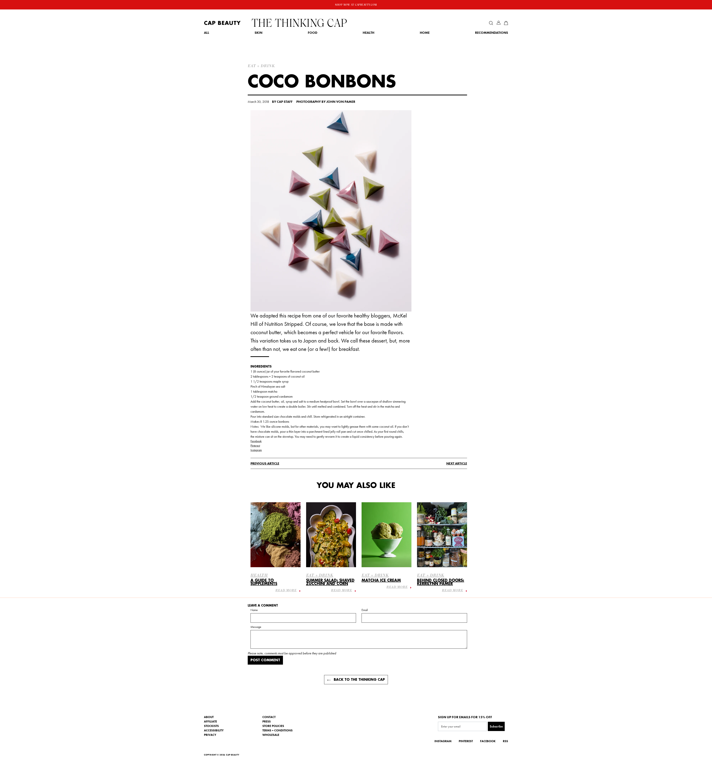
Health (368, 32)
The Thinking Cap (299, 23)
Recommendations (491, 32)
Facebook (256, 441)
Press (266, 721)
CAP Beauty (222, 23)
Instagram (256, 450)
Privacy (210, 735)
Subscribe (496, 726)
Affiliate (210, 721)
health (259, 576)
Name (254, 610)
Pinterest (255, 446)
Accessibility (214, 730)
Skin (258, 32)
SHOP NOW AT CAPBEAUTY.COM (356, 4)
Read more (285, 590)
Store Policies (273, 726)
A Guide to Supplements (263, 582)
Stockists (211, 726)
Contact (269, 717)
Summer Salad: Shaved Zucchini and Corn (330, 582)
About (209, 717)
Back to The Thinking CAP (359, 679)
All (206, 32)
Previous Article (264, 463)
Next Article (456, 463)
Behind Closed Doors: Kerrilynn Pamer (440, 582)
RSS (505, 741)
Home (425, 32)
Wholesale (270, 735)
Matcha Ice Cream (381, 580)
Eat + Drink (319, 576)
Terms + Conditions (277, 730)
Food (312, 32)
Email (365, 610)
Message (255, 627)
